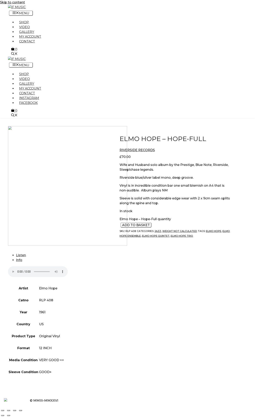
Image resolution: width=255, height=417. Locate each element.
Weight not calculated (179, 231)
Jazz (158, 231)
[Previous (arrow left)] (2, 415)
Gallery (26, 32)
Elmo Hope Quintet (156, 236)
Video (24, 27)
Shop (24, 22)
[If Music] (17, 7)
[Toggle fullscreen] (8, 410)
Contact (27, 41)
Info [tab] (19, 260)
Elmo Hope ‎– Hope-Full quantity (145, 219)
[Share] (14, 410)
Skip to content (12, 2)
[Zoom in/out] (2, 410)
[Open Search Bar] (14, 54)
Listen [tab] (21, 255)
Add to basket (136, 225)
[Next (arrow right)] (8, 415)
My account (30, 36)
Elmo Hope (213, 231)
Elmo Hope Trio (182, 236)
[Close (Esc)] (20, 410)
